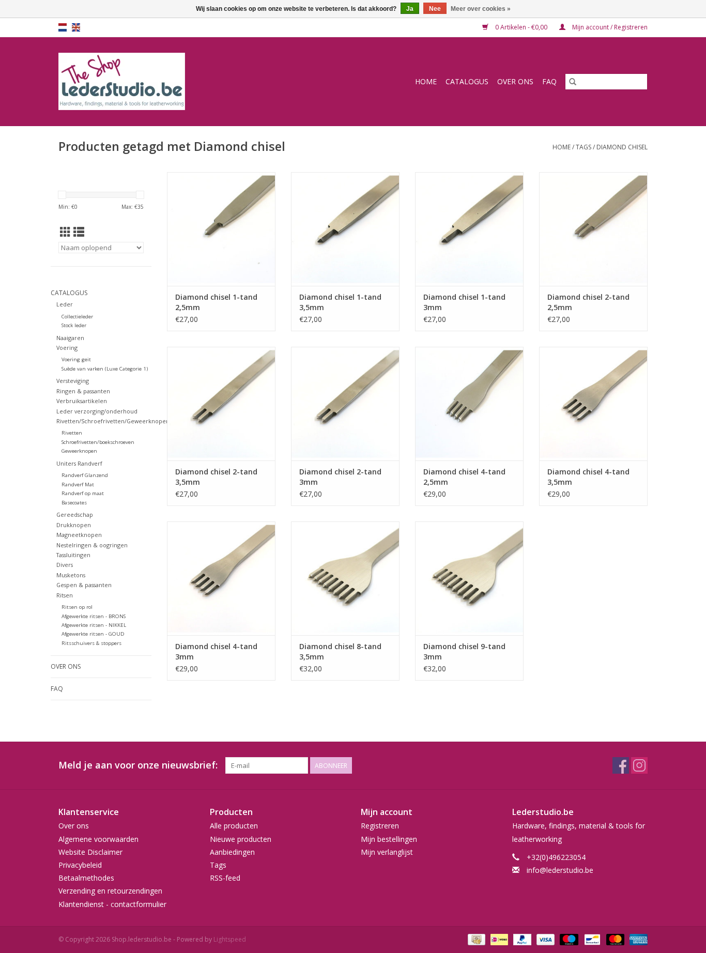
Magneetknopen (79, 535)
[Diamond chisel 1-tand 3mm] (469, 229)
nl (62, 27)
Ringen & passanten (83, 391)
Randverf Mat (78, 484)
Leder (64, 304)
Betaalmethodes (86, 878)
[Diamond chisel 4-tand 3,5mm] (593, 403)
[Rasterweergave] (65, 232)
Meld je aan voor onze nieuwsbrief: (138, 765)
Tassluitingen (73, 555)
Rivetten (72, 432)
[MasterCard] (614, 938)
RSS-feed (225, 878)
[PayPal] (521, 938)
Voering (67, 347)
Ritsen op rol (77, 607)
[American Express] (637, 938)
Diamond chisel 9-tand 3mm (464, 651)
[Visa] (544, 938)
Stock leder (74, 325)
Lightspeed (229, 939)
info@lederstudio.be (560, 870)
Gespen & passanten (84, 585)
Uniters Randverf (79, 463)
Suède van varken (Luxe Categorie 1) (105, 368)
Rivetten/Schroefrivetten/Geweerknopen (113, 421)
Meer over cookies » (481, 8)
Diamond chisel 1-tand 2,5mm (216, 302)
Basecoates (74, 502)
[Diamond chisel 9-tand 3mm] (469, 578)
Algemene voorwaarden (98, 839)
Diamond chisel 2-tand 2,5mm (588, 302)
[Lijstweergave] (78, 232)
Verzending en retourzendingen (110, 891)
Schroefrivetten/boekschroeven (98, 442)
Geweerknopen (79, 451)
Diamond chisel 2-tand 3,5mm (216, 477)
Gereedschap (74, 514)
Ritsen (64, 595)
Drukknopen (73, 525)
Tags (583, 147)
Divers (64, 564)
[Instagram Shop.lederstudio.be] (639, 765)
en (76, 27)
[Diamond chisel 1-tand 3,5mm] (345, 229)
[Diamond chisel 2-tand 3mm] (345, 403)
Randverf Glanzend (85, 475)
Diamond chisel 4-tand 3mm (216, 651)
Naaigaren (70, 338)
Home (426, 81)
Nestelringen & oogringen (92, 545)
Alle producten (234, 826)
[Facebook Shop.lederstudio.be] (620, 765)
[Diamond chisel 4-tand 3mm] (221, 578)
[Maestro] (567, 938)
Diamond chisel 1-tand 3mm (464, 302)
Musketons (70, 575)
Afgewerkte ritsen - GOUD (93, 634)
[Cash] (475, 938)
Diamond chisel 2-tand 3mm (340, 477)
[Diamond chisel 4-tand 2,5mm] (469, 403)
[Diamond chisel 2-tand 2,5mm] (593, 229)
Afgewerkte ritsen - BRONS (94, 616)
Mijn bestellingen (389, 839)
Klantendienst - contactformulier (112, 904)
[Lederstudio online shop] (161, 81)
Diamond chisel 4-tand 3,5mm (588, 477)
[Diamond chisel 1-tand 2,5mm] (221, 229)
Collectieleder (77, 316)
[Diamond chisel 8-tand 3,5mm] (345, 578)
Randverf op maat (83, 493)
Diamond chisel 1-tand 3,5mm (340, 302)
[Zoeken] (572, 81)
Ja (409, 8)
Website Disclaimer (90, 852)
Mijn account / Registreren (609, 27)
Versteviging (72, 381)
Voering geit (76, 359)
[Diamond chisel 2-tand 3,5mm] (221, 403)
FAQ (549, 81)
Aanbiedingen (232, 852)
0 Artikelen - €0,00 (521, 27)
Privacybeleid (80, 865)
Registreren (380, 826)
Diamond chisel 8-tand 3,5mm (340, 651)
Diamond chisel (622, 147)
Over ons (515, 81)
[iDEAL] (498, 938)
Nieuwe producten (240, 839)
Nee (435, 8)
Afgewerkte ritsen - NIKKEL (94, 625)
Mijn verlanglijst (387, 852)
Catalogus (467, 81)
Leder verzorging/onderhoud (96, 411)
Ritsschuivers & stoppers (91, 643)
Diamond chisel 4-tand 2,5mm (464, 477)
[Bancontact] (591, 938)
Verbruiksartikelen (81, 401)
